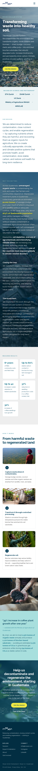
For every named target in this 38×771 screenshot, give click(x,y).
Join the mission (10, 69)
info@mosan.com (26, 746)
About (5, 752)
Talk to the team (19, 711)
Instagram (24, 749)
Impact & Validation (9, 749)
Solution (5, 746)
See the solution (11, 75)
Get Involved (7, 755)
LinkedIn (23, 752)
